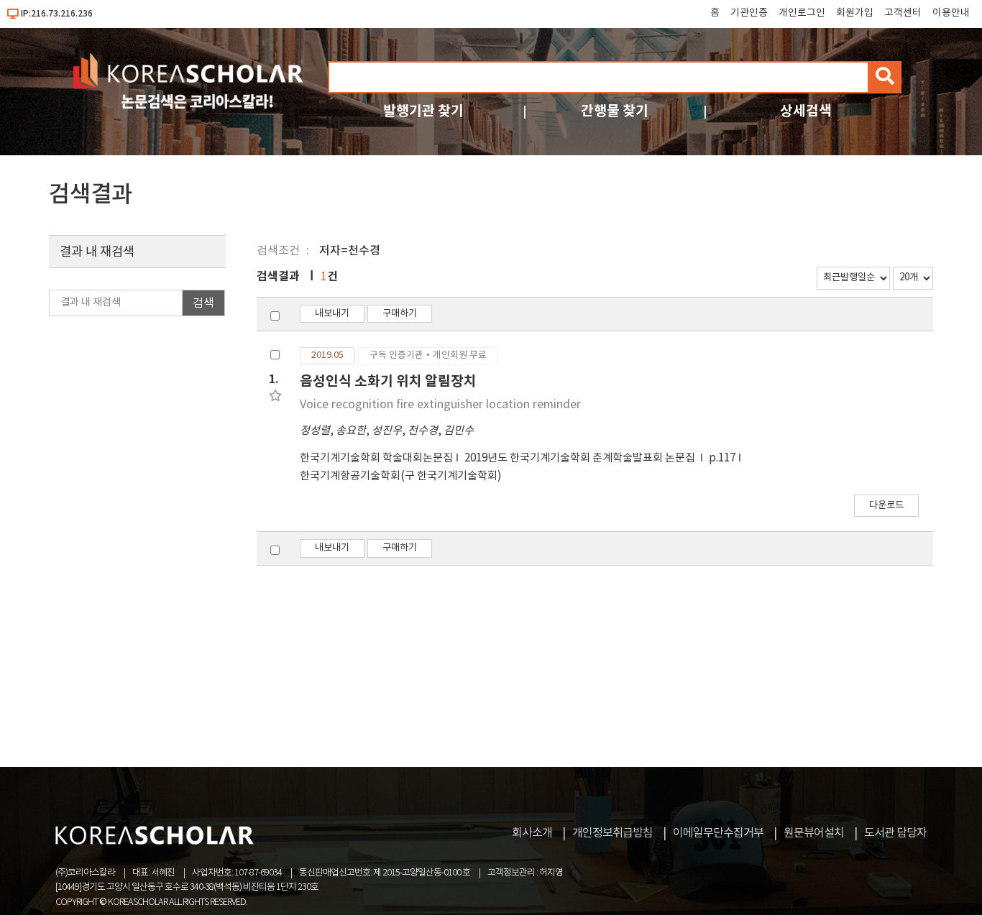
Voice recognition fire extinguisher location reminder (440, 404)
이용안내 (951, 13)
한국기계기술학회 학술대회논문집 (376, 458)
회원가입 (854, 13)
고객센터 (903, 13)
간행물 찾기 (614, 111)
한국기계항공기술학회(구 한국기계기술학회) (401, 476)
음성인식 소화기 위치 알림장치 (388, 381)
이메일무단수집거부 (718, 833)
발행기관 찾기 (423, 111)
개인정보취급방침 (612, 833)
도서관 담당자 (895, 833)
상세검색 (806, 111)
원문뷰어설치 (814, 833)
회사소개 (532, 833)
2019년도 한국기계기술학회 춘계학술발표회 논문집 (580, 458)
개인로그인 (802, 13)
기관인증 (749, 13)
